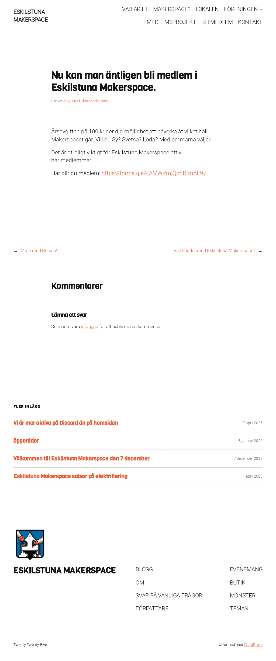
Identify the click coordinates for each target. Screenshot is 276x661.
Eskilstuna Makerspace (64, 570)
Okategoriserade (94, 101)
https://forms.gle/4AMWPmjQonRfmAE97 (154, 173)
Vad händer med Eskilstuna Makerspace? (215, 250)
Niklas (73, 101)
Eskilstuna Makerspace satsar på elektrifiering (70, 476)
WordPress (253, 644)
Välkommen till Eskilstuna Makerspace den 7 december (81, 458)
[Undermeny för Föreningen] (261, 9)
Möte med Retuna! (38, 250)
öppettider (26, 440)
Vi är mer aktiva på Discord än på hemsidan (65, 423)
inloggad (89, 326)
